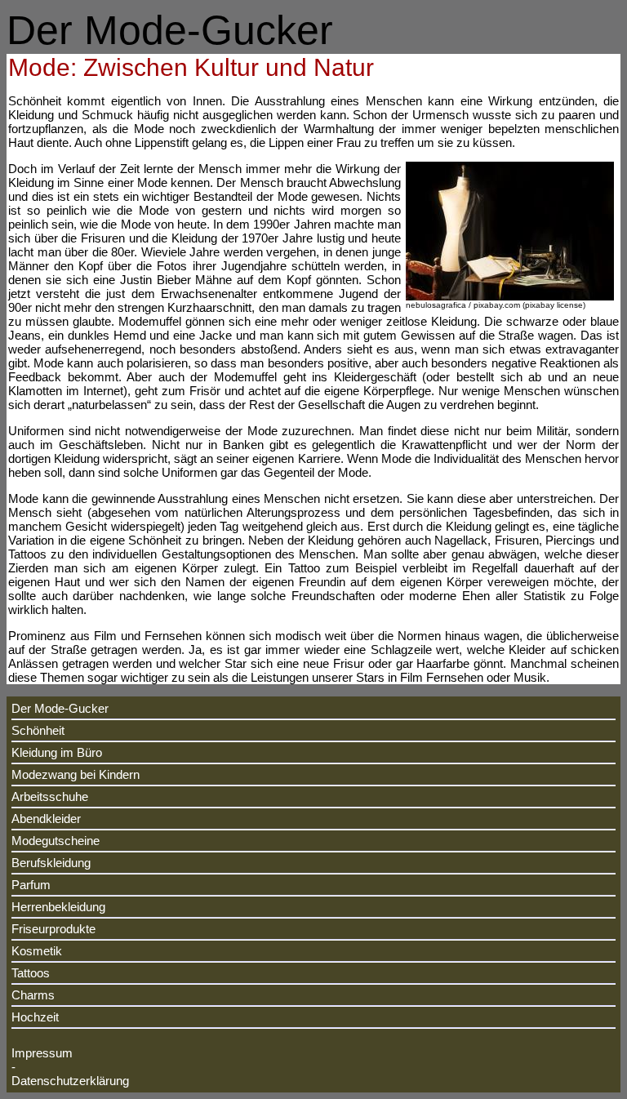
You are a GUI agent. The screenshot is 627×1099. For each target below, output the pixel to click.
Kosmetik (36, 951)
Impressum (42, 1053)
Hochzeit (35, 1017)
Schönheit (37, 730)
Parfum (31, 885)
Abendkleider (46, 818)
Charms (33, 995)
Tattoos (30, 973)
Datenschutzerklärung (70, 1081)
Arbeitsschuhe (49, 796)
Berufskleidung (51, 863)
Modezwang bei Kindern (75, 774)
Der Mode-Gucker (60, 708)
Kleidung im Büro (56, 752)
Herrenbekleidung (58, 907)
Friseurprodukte (53, 929)
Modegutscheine (55, 841)
